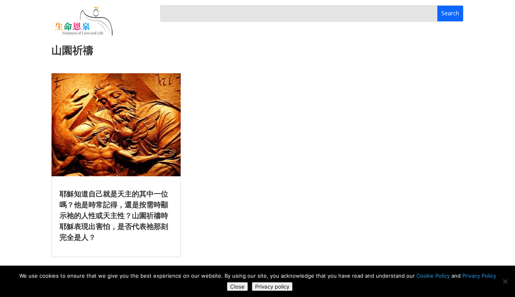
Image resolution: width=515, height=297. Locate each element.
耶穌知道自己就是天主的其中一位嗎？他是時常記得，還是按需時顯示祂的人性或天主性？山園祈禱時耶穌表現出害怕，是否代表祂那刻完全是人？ (114, 215)
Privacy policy (272, 286)
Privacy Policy (479, 275)
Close (237, 286)
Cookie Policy (433, 275)
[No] (505, 281)
